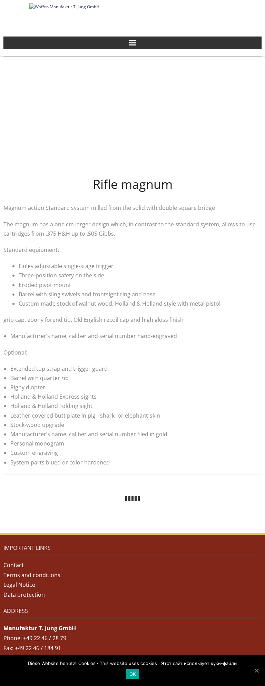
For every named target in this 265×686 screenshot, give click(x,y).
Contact (13, 565)
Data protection (24, 594)
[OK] (256, 670)
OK (132, 674)
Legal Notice (19, 584)
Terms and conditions (31, 575)
